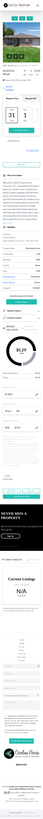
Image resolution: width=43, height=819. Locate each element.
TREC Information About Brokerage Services (21, 801)
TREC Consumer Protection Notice (21, 799)
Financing (21, 654)
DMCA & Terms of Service (23, 816)
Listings (21, 643)
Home (21, 640)
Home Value (21, 657)
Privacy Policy (7, 816)
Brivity (20, 813)
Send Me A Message (21, 741)
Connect (21, 660)
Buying (21, 647)
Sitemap (38, 816)
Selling (21, 650)
